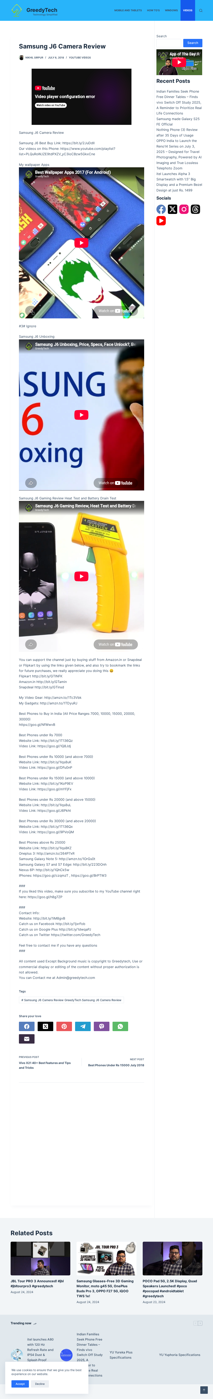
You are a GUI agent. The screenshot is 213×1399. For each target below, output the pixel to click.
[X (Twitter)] (45, 1026)
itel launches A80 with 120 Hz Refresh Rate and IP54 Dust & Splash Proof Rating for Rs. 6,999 (40, 1354)
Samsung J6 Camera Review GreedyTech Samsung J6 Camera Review (71, 1000)
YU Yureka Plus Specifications (121, 1354)
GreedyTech (41, 10)
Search (161, 36)
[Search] (200, 10)
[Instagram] (184, 209)
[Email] (27, 1039)
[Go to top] (204, 1390)
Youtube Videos (80, 57)
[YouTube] (161, 220)
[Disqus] (81, 1145)
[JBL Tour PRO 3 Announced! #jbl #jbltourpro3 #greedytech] (40, 1258)
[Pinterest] (64, 1026)
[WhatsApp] (120, 1026)
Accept (20, 1383)
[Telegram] (83, 1026)
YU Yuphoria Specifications (179, 1355)
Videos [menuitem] (187, 10)
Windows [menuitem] (171, 10)
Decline (40, 1383)
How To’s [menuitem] (153, 10)
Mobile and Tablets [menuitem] (128, 10)
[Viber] (101, 1026)
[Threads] (195, 209)
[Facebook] (27, 1026)
